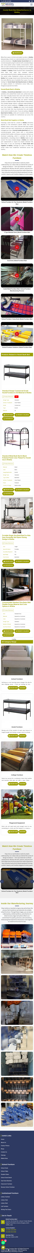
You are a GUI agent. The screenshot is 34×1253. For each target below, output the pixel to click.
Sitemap (3, 1155)
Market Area (4, 1158)
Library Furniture (5, 1197)
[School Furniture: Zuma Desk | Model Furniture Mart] (17, 306)
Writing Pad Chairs (6, 1209)
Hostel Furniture (17, 727)
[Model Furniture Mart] (7, 4)
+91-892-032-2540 (11, 1232)
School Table (4, 1171)
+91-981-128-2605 (7, 1)
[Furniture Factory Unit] (17, 936)
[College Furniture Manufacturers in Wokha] (17, 757)
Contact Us (4, 1152)
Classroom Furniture (6, 1184)
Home (2, 1139)
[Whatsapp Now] (3, 1243)
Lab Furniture (4, 1206)
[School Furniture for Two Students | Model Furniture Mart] (17, 189)
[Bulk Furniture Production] (17, 1013)
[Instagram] (32, 1)
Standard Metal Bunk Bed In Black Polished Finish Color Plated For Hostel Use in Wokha (16, 458)
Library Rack (4, 1203)
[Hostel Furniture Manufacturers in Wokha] (17, 709)
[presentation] (2, 881)
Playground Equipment (17, 823)
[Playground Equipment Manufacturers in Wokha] (17, 805)
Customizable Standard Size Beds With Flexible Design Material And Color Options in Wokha (16, 604)
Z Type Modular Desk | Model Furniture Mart (17, 232)
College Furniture (17, 775)
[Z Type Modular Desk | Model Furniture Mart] (17, 219)
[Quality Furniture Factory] (17, 1115)
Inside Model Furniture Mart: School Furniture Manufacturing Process (17, 290)
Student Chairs (5, 1174)
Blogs (2, 1149)
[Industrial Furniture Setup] (17, 1038)
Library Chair (4, 1200)
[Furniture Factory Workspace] (17, 1064)
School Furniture (17, 679)
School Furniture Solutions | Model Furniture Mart (17, 347)
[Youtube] (29, 1)
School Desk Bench (6, 1177)
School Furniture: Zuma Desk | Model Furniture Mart (17, 319)
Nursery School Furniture (8, 1187)
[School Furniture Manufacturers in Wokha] (17, 662)
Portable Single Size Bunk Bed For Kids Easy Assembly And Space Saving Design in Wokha (16, 537)
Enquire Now (18, 52)
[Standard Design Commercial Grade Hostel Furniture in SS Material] (16, 396)
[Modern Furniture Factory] (17, 962)
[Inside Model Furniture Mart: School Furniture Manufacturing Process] (17, 275)
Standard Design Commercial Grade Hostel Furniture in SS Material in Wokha (16, 392)
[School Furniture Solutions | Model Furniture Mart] (17, 334)
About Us (3, 1142)
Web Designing (22, 1250)
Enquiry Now (9, 414)
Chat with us (9, 418)
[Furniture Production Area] (17, 1089)
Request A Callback (23, 414)
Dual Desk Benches (6, 1181)
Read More (22, 687)
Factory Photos (5, 1145)
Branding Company (17, 1251)
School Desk (4, 1168)
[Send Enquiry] (3, 1247)
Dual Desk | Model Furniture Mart (17, 260)
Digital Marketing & (6, 1251)
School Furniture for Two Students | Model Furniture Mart (17, 203)
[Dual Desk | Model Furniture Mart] (17, 247)
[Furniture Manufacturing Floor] (17, 987)
